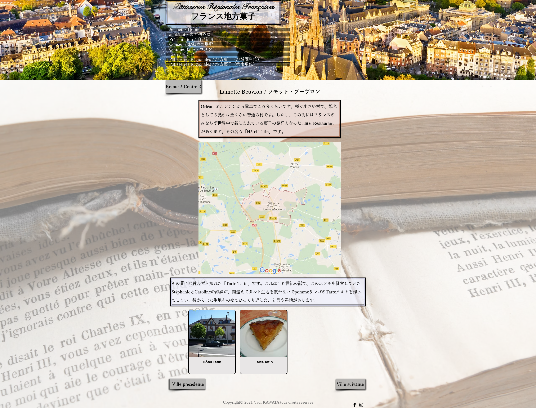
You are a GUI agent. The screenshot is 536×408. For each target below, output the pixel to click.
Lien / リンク (182, 54)
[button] (188, 384)
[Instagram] (361, 405)
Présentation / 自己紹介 (191, 39)
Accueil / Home (184, 29)
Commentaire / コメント (192, 49)
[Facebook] (354, 405)
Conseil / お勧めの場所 (191, 44)
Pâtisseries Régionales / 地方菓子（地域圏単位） (215, 59)
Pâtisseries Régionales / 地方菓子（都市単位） (213, 64)
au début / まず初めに (189, 34)
